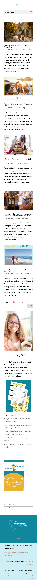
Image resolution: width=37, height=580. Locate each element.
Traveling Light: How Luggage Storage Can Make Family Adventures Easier (18, 215)
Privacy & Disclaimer (11, 553)
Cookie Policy (23, 553)
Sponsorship (8, 555)
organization (29, 49)
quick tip (26, 163)
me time (27, 108)
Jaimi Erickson (10, 49)
